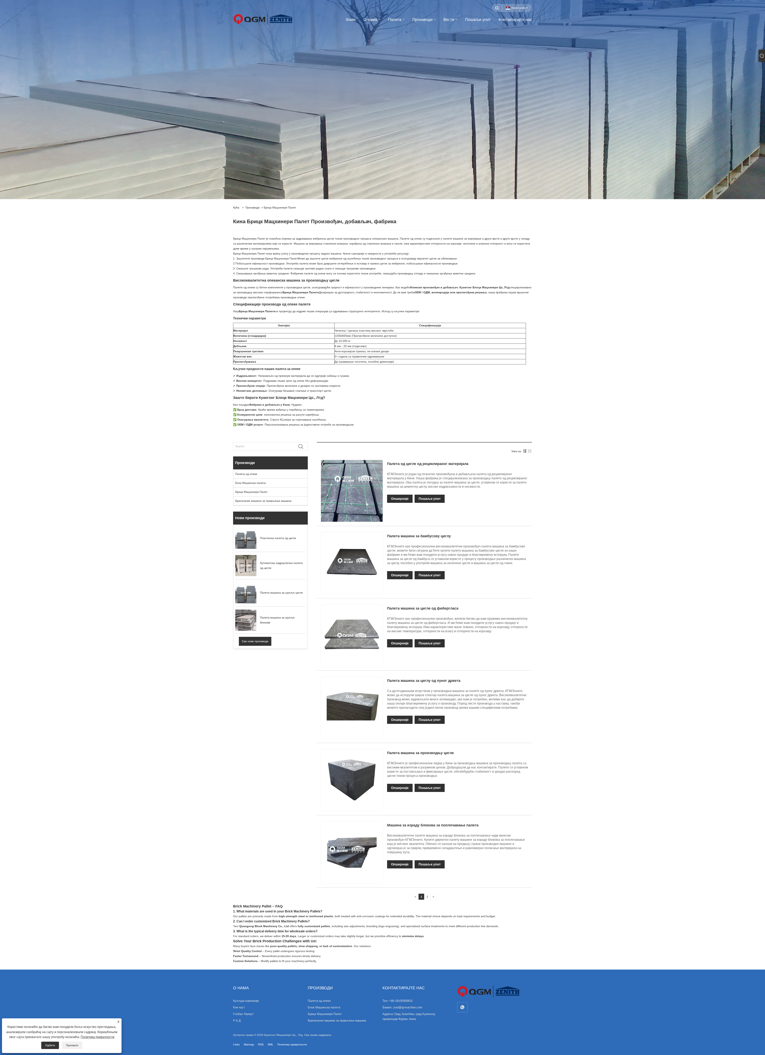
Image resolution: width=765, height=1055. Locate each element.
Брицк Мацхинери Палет (281, 258)
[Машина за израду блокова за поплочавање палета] (352, 852)
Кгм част (239, 1007)
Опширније (400, 498)
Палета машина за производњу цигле (420, 753)
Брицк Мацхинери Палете (301, 292)
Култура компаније (246, 1000)
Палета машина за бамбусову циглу (419, 536)
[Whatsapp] (462, 1007)
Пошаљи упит (430, 498)
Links (236, 1044)
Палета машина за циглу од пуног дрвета (423, 681)
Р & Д (237, 1020)
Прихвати (72, 1045)
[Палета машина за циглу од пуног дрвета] (352, 707)
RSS (261, 1044)
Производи (252, 207)
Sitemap (249, 1044)
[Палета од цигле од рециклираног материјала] (352, 490)
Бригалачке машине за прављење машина (263, 500)
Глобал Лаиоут (243, 1014)
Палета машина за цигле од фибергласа (422, 608)
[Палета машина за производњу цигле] (352, 779)
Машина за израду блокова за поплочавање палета (433, 825)
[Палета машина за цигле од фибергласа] (352, 635)
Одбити (50, 1045)
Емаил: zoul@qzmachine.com (402, 1007)
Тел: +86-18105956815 (397, 1000)
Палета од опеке (246, 474)
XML (270, 1044)
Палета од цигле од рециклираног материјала (427, 464)
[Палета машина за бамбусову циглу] (352, 563)
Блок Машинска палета (250, 482)
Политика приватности (292, 1044)
